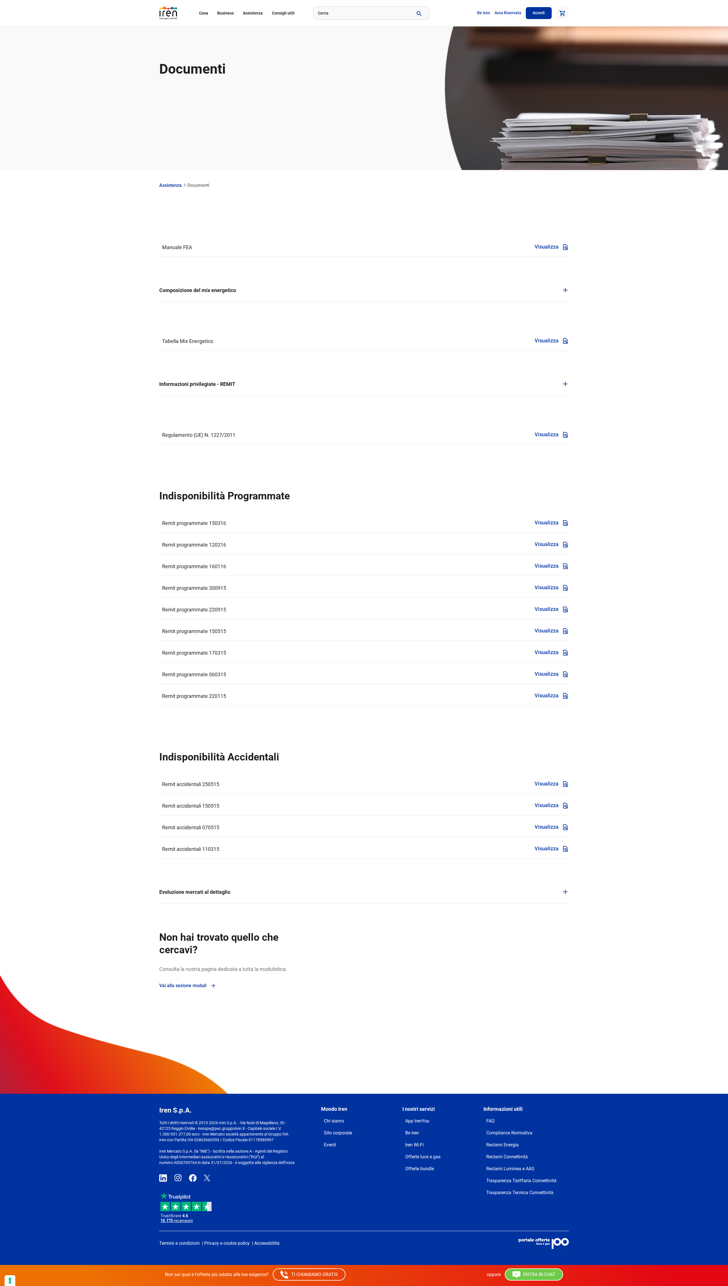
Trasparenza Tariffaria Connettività (521, 1180)
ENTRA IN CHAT (538, 1274)
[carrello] (562, 13)
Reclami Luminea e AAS (510, 1168)
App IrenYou (417, 1121)
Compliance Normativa (509, 1133)
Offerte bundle (419, 1168)
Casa (203, 13)
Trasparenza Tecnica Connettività (519, 1192)
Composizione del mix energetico (197, 290)
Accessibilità (267, 1243)
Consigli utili (283, 13)
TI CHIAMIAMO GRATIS (314, 1274)
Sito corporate (338, 1133)
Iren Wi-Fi (414, 1145)
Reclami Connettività (507, 1156)
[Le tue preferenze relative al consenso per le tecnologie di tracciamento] (10, 1280)
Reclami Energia (502, 1145)
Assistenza (253, 13)
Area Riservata (508, 13)
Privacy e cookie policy (227, 1243)
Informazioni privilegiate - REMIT (197, 384)
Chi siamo (334, 1121)
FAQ (490, 1121)
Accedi (539, 13)
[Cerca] (418, 13)
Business (225, 13)
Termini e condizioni (179, 1243)
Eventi (330, 1145)
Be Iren (483, 13)
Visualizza (547, 247)
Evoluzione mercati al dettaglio (194, 892)
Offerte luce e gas (422, 1156)
